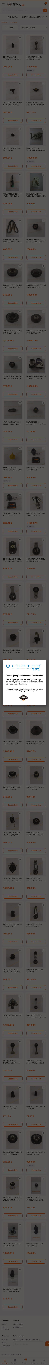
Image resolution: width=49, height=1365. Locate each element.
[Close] (46, 660)
